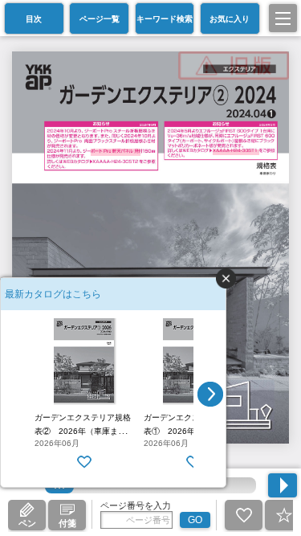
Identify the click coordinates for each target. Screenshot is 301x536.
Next (210, 394)
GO (195, 520)
